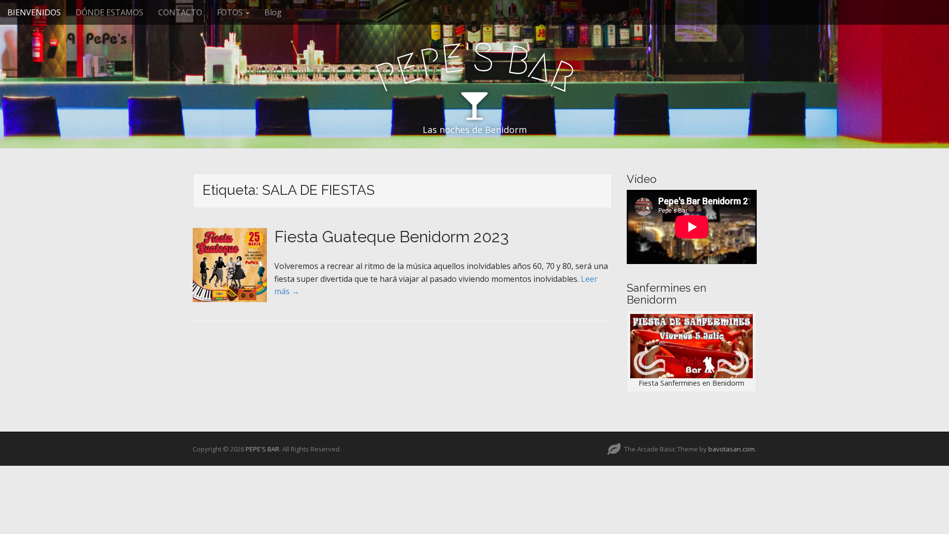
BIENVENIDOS (34, 12)
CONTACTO (180, 12)
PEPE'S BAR (262, 449)
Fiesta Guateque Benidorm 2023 (391, 236)
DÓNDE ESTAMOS (109, 12)
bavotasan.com (731, 449)
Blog (273, 12)
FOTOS (231, 12)
